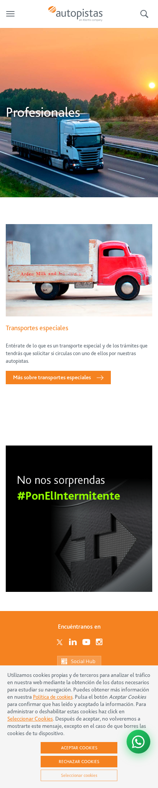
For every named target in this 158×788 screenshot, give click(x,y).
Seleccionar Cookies (30, 719)
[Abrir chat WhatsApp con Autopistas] (138, 742)
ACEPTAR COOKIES (79, 747)
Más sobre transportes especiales (52, 377)
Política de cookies (52, 697)
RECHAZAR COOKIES (79, 761)
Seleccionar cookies (79, 775)
